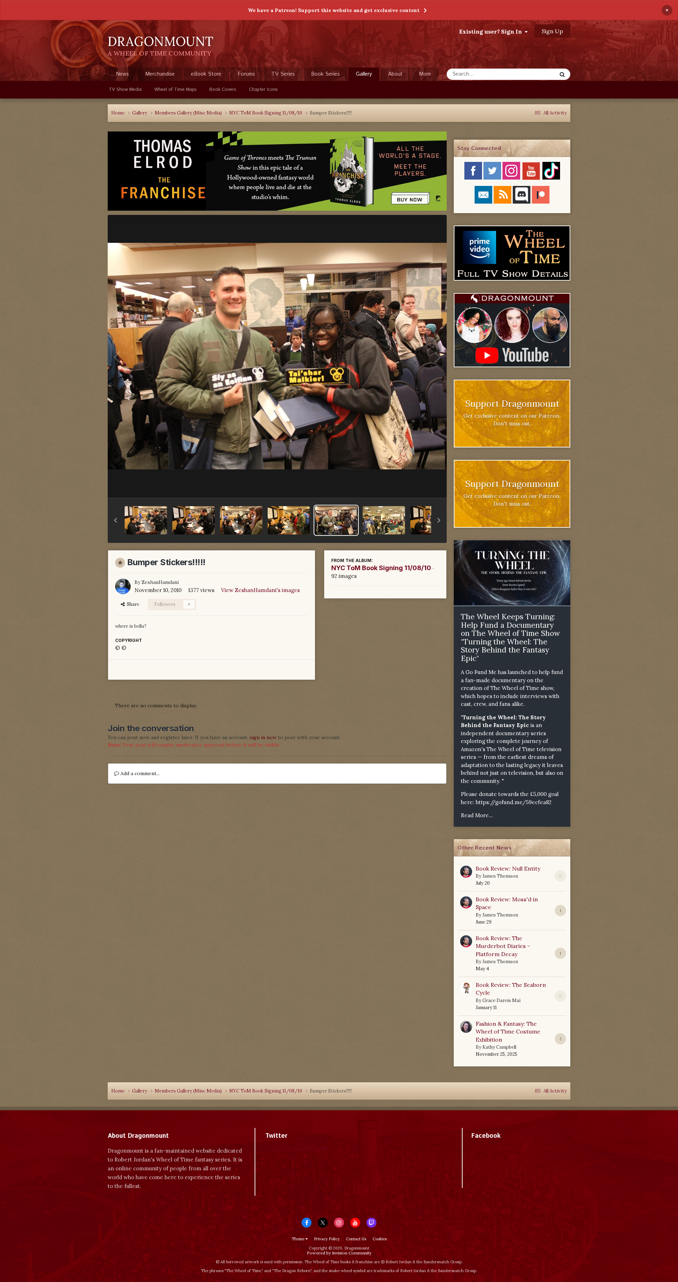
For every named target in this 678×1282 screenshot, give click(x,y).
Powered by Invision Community (339, 1252)
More (425, 74)
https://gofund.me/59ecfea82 (514, 802)
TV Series (283, 74)
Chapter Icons (263, 89)
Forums (246, 74)
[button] (115, 520)
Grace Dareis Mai (501, 1000)
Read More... (477, 815)
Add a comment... (139, 773)
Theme (298, 1238)
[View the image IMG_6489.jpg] (289, 520)
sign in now (263, 737)
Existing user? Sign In (492, 31)
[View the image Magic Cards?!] (193, 520)
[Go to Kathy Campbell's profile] (466, 1027)
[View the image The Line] (384, 520)
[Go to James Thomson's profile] (466, 872)
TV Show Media (125, 89)
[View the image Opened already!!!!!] (146, 520)
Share (132, 604)
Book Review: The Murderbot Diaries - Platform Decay (503, 946)
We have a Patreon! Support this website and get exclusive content (334, 10)
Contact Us (356, 1238)
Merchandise (160, 74)
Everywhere (534, 74)
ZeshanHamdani (160, 582)
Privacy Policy (327, 1238)
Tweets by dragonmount (296, 1148)
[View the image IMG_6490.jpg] (241, 520)
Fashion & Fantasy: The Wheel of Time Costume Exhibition (508, 1031)
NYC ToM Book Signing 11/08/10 (381, 568)
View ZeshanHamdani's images (260, 590)
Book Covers (222, 89)
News (122, 74)
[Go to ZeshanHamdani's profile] (123, 586)
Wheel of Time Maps (175, 89)
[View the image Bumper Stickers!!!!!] (336, 520)
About (395, 74)
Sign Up (552, 31)
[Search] (562, 74)
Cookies (380, 1238)
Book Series (325, 74)
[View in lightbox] (277, 356)
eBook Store (206, 74)
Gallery (364, 74)
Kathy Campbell (499, 1047)
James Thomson (500, 876)
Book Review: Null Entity (508, 868)
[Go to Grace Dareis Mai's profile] (466, 988)
